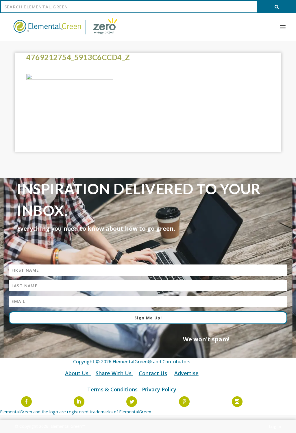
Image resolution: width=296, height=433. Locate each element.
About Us (77, 373)
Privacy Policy (159, 389)
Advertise (186, 373)
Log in (275, 426)
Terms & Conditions (112, 389)
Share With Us (114, 373)
